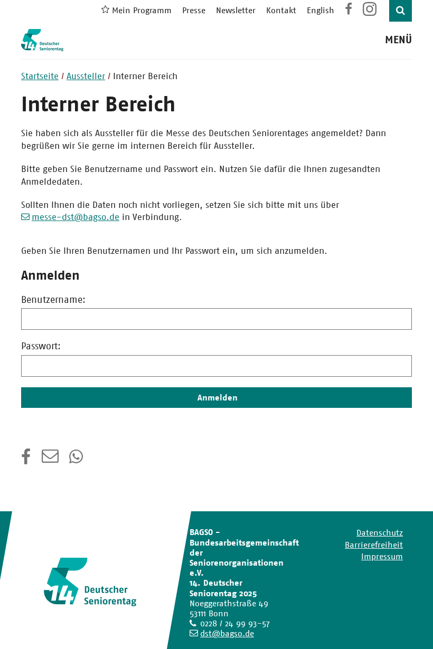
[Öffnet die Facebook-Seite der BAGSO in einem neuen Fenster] (348, 10)
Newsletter (236, 10)
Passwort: (41, 346)
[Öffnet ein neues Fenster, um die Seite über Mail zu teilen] (50, 460)
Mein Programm (142, 10)
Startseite (40, 76)
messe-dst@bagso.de (75, 217)
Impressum (382, 556)
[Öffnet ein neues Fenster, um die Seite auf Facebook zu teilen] (26, 460)
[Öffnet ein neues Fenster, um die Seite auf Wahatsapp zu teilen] (77, 460)
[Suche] (400, 11)
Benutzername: (53, 299)
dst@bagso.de (227, 633)
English (320, 10)
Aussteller (86, 76)
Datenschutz (379, 533)
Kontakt (281, 10)
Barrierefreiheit (374, 545)
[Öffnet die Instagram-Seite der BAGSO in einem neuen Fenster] (371, 13)
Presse (193, 10)
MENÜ (398, 40)
